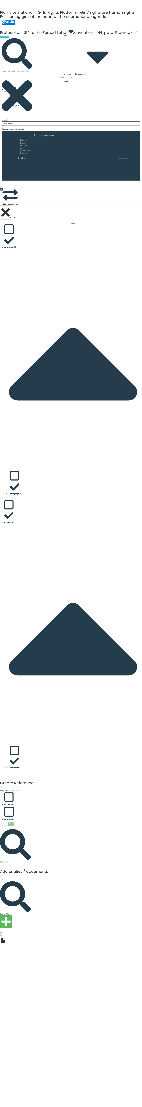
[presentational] (138, 123)
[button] (1, 191)
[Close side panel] (1, 186)
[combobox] (71, 123)
